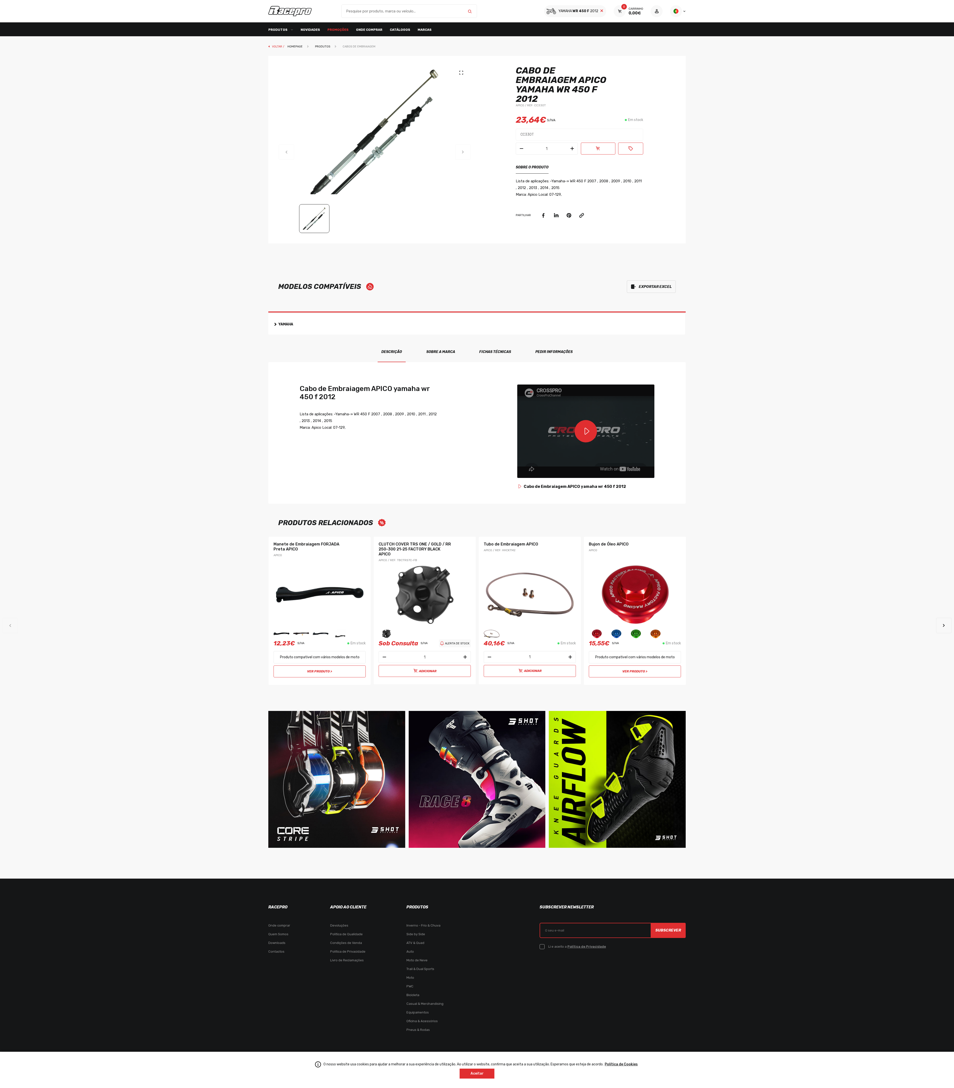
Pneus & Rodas (418, 1030)
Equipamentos (417, 1012)
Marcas (425, 30)
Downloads (276, 943)
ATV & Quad (415, 943)
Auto (410, 951)
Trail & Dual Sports (420, 969)
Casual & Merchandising (424, 1004)
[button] (944, 625)
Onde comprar (369, 30)
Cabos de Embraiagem (359, 46)
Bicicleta (412, 995)
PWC (409, 986)
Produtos (322, 46)
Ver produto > (319, 671)
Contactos (276, 951)
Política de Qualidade (346, 934)
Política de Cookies (621, 1064)
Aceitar (477, 1073)
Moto (410, 977)
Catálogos (400, 30)
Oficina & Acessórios (422, 1021)
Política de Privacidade (347, 951)
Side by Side (415, 934)
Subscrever (668, 930)
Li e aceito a (577, 946)
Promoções (338, 30)
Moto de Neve (417, 960)
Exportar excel (655, 286)
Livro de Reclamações (347, 960)
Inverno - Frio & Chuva (423, 925)
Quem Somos (278, 934)
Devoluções (339, 925)
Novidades (310, 30)
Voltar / (278, 46)
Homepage (295, 46)
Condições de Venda (346, 943)
